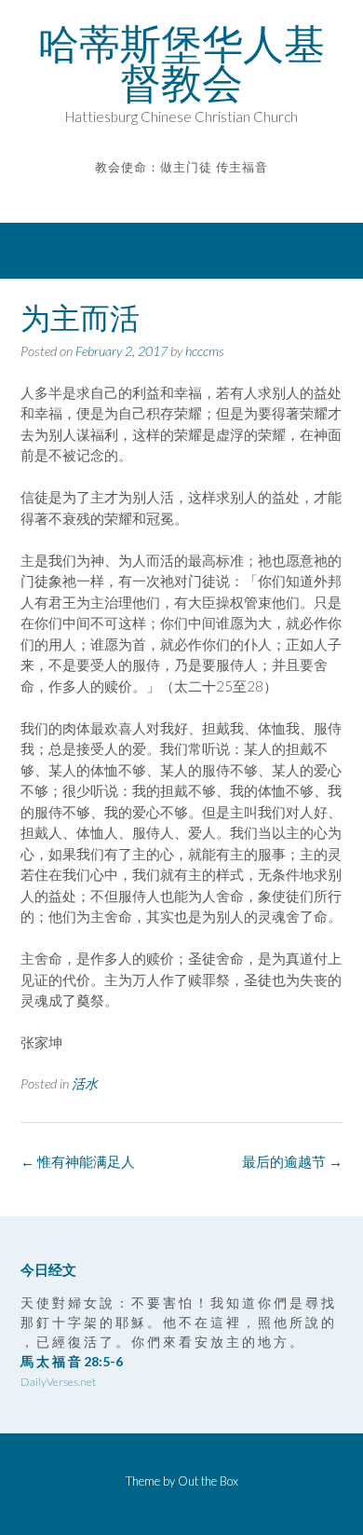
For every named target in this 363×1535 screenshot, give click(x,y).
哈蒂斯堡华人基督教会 (181, 63)
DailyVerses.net (58, 1382)
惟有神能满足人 (77, 1161)
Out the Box (208, 1480)
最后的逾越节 (292, 1161)
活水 (85, 1083)
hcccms (204, 351)
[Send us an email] (169, 194)
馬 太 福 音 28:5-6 (71, 1361)
